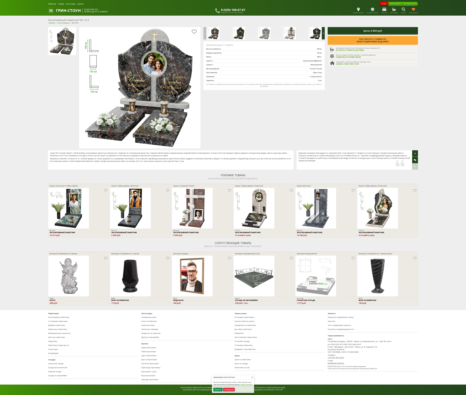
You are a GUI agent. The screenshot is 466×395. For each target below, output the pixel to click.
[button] (204, 33)
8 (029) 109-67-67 (233, 10)
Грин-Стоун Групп (343, 366)
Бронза (80, 4)
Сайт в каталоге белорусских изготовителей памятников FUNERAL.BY (352, 369)
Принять (217, 389)
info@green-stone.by (336, 363)
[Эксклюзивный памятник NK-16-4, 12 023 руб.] (296, 33)
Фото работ (395, 4)
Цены (237, 355)
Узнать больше (246, 384)
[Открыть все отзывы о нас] (415, 160)
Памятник (52, 4)
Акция (383, 4)
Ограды (51, 359)
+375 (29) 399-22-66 (336, 357)
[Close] (252, 377)
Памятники (53, 313)
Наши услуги (241, 313)
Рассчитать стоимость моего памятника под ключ (373, 40)
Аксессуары (70, 4)
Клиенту (332, 313)
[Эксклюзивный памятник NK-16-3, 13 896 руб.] (270, 33)
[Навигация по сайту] (51, 11)
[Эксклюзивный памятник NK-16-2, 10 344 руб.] (245, 33)
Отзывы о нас (410, 4)
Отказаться (229, 389)
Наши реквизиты (336, 335)
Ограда (61, 4)
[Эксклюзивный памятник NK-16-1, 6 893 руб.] (219, 33)
